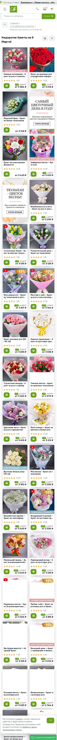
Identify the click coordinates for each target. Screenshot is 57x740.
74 (44, 81)
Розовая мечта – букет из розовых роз (15, 694)
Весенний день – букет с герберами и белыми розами (42, 650)
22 (44, 522)
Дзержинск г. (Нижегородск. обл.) (38, 3)
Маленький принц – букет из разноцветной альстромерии (15, 561)
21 (44, 655)
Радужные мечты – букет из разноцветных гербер (15, 605)
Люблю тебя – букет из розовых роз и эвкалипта (42, 605)
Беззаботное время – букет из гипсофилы (14, 517)
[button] (43, 737)
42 (17, 566)
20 (44, 434)
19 (44, 566)
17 (44, 213)
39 (17, 346)
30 (17, 611)
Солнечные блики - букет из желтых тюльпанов (15, 252)
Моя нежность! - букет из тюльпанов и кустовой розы (15, 296)
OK (50, 720)
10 (44, 478)
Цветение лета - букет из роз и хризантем (15, 429)
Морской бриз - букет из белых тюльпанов (14, 120)
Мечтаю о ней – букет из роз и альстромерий (41, 296)
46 (44, 169)
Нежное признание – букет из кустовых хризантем (42, 340)
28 (17, 169)
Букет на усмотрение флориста (14, 164)
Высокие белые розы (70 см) (14, 473)
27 (44, 301)
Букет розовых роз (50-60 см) (15, 340)
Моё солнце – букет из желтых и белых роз (42, 429)
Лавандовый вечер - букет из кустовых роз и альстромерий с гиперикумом (42, 561)
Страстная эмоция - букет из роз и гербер (15, 385)
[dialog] (37, 9)
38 (17, 478)
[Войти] (52, 9)
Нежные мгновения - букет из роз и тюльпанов (15, 75)
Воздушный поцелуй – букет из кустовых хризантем (42, 517)
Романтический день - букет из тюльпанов (42, 252)
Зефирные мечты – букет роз (42, 164)
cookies (19, 719)
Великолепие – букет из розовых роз (42, 694)
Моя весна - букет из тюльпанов (42, 473)
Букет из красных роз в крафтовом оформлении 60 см (42, 75)
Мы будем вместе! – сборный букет (15, 650)
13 (17, 125)
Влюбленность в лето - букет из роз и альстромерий (41, 208)
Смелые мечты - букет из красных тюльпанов (42, 385)
